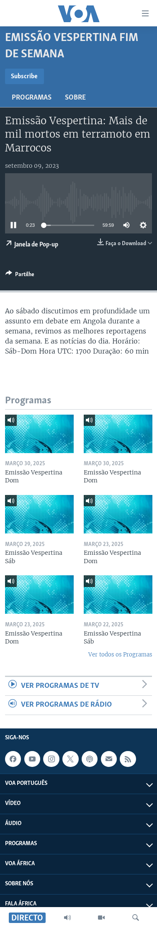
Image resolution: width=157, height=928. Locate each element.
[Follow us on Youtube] (32, 759)
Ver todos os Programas (120, 654)
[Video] (101, 917)
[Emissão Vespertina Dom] (39, 434)
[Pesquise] (135, 917)
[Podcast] (90, 759)
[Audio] (67, 917)
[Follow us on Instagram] (51, 759)
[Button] (19, 276)
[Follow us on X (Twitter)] (70, 759)
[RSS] (128, 759)
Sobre (75, 98)
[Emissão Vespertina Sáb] (39, 514)
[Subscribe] (109, 759)
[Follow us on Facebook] (13, 759)
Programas (31, 98)
